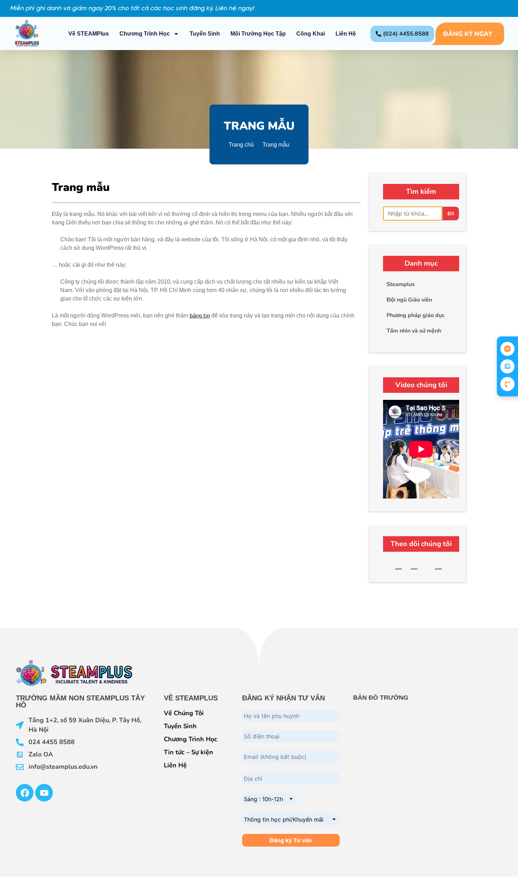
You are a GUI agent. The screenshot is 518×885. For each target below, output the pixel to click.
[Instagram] (438, 565)
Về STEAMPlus (88, 34)
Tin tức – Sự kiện (188, 752)
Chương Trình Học (144, 34)
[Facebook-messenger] (507, 349)
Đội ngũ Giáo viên (409, 300)
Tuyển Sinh (205, 34)
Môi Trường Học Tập (258, 34)
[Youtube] (414, 565)
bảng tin (200, 316)
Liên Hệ (175, 765)
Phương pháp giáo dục (416, 315)
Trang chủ (241, 144)
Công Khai (310, 34)
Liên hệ (345, 34)
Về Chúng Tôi (184, 713)
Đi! (451, 213)
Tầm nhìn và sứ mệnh (414, 331)
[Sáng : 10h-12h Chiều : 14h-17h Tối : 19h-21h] (269, 795)
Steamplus (401, 284)
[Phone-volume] (507, 384)
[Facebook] (398, 565)
